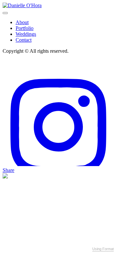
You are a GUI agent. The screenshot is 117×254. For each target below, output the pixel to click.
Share (8, 170)
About (22, 22)
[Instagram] (58, 164)
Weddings (26, 34)
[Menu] (5, 13)
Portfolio (24, 28)
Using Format (103, 249)
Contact (24, 40)
